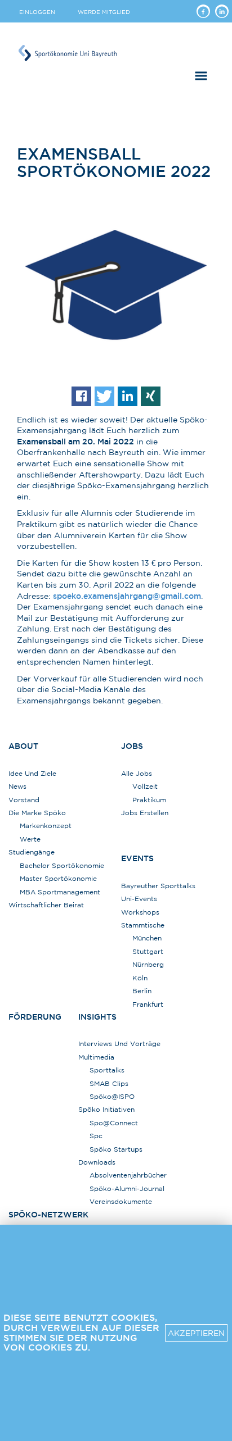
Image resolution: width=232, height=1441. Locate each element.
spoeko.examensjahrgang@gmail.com (127, 596)
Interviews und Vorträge (119, 1043)
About (23, 746)
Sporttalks (107, 1070)
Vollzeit (145, 786)
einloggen (37, 11)
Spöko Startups (116, 1149)
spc (96, 1135)
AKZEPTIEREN (196, 1333)
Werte (30, 839)
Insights (97, 1016)
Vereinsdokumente (121, 1201)
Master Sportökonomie (58, 878)
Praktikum (149, 799)
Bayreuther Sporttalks (158, 885)
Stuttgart (147, 951)
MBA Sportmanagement (60, 891)
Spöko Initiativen (106, 1109)
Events (137, 858)
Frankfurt (147, 1004)
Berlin (141, 990)
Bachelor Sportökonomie (62, 865)
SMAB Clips (109, 1083)
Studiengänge (31, 852)
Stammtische (142, 925)
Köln (140, 977)
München (147, 938)
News (17, 786)
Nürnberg (148, 964)
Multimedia (96, 1057)
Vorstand (23, 799)
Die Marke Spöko (37, 812)
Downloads (96, 1162)
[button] (81, 396)
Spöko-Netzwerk (48, 1214)
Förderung (34, 1016)
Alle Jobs (136, 773)
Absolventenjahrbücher (128, 1175)
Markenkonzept (46, 825)
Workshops (140, 912)
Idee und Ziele (32, 773)
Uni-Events (139, 898)
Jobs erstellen (144, 812)
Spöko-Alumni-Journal (127, 1188)
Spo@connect (114, 1122)
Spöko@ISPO (112, 1096)
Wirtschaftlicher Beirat (46, 904)
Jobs (132, 746)
